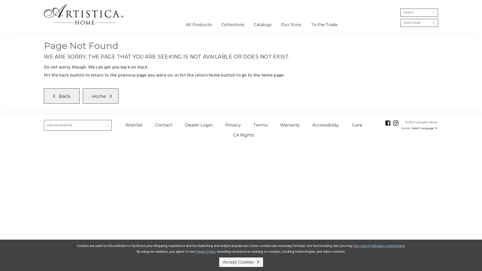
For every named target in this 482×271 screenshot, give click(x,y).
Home (99, 96)
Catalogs (262, 24)
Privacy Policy (206, 252)
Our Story (291, 24)
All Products (199, 24)
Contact (163, 124)
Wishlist (134, 124)
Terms (260, 124)
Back (65, 96)
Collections (232, 24)
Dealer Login (199, 124)
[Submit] (433, 12)
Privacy (233, 124)
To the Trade (324, 24)
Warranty (290, 124)
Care (357, 124)
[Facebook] (388, 123)
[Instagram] (395, 123)
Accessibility (325, 124)
